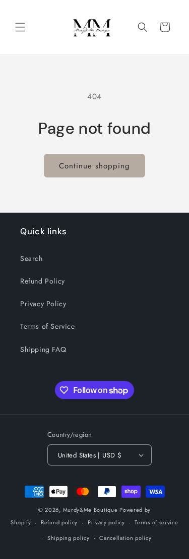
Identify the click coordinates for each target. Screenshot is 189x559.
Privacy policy (106, 522)
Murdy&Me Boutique (90, 510)
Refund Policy (42, 281)
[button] (20, 27)
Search (31, 258)
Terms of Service (47, 326)
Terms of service (156, 522)
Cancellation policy (125, 538)
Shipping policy (68, 538)
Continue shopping (94, 165)
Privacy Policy (43, 304)
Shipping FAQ (43, 349)
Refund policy (59, 522)
